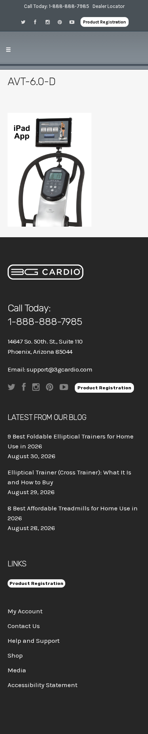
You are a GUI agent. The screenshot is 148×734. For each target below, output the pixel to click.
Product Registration (104, 22)
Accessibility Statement (42, 685)
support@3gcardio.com (59, 369)
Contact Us (24, 626)
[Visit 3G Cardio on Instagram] (50, 22)
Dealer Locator (108, 6)
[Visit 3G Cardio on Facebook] (38, 22)
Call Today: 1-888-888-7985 (56, 6)
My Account (25, 611)
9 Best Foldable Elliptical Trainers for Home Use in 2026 (71, 441)
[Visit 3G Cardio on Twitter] (26, 22)
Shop (15, 655)
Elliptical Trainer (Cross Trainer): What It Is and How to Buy (69, 477)
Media (17, 670)
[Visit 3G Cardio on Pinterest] (62, 22)
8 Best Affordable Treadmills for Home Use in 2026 (73, 513)
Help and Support (34, 640)
